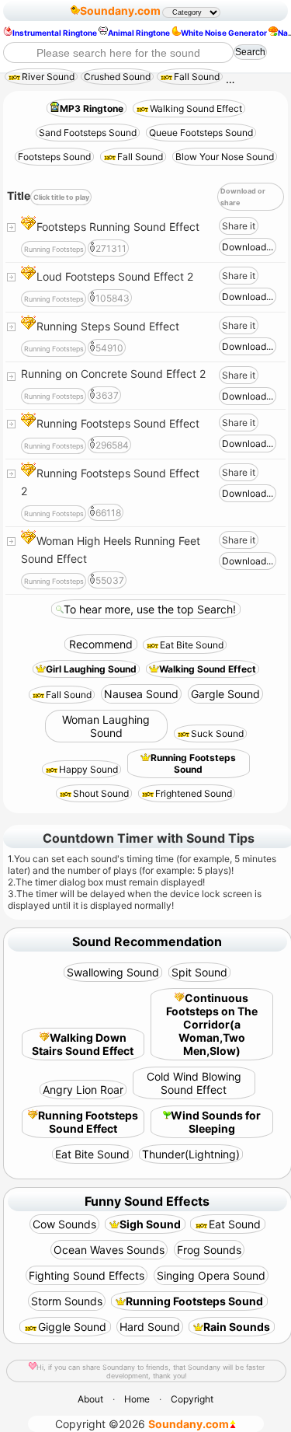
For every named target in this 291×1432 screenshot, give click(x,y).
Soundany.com (120, 10)
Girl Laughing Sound (91, 669)
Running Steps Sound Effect (107, 326)
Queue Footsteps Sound (201, 132)
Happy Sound (88, 769)
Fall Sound (197, 76)
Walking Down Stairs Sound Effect (82, 1044)
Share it (238, 226)
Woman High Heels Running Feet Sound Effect (110, 549)
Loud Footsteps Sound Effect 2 (114, 276)
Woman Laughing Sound (106, 726)
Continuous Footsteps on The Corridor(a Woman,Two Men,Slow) (212, 1024)
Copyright (192, 1399)
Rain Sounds (236, 1326)
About (90, 1399)
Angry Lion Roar (83, 1089)
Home (137, 1399)
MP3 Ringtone (91, 108)
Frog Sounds (209, 1249)
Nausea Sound (141, 693)
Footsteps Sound (54, 156)
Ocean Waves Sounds (109, 1249)
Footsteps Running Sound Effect (117, 226)
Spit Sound (199, 972)
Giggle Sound (72, 1326)
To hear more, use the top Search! (150, 609)
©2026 (142, 1423)
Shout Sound (101, 793)
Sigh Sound (150, 1224)
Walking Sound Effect (196, 108)
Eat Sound (235, 1224)
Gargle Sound (225, 693)
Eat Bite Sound (191, 645)
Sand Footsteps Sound (88, 132)
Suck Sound (217, 733)
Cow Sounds (64, 1224)
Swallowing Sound (113, 972)
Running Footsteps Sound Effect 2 (110, 482)
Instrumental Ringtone (54, 32)
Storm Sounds (66, 1301)
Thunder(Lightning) (191, 1154)
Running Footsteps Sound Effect (117, 423)
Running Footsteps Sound (193, 763)
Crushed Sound (117, 76)
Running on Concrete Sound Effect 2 (113, 373)
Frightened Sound (193, 793)
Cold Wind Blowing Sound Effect (194, 1083)
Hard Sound (150, 1326)
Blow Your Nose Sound (224, 156)
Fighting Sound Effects (86, 1275)
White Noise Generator (224, 32)
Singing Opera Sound (211, 1275)
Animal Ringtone (139, 32)
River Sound (48, 76)
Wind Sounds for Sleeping (216, 1122)
